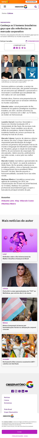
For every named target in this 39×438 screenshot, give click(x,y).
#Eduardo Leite (7, 201)
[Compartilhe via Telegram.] (22, 48)
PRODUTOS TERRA (31, 1)
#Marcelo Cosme (27, 201)
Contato (26, 435)
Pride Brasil (8, 409)
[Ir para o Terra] (5, 2)
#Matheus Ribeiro (8, 204)
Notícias (7, 397)
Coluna (6, 400)
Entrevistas (8, 403)
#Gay (17, 201)
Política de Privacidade (17, 435)
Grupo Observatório (11, 412)
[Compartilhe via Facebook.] (17, 48)
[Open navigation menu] (5, 6)
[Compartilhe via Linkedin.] (25, 48)
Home (4, 13)
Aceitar (19, 432)
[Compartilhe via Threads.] (19, 48)
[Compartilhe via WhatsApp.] (14, 48)
